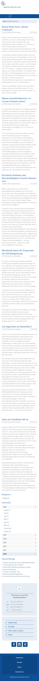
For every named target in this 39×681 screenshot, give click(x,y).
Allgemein (6, 498)
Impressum (12, 622)
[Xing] (25, 644)
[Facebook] (13, 644)
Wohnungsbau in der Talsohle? (13, 565)
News (10, 635)
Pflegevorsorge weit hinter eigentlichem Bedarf (18, 563)
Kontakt (11, 626)
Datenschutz (19, 672)
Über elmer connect (15, 631)
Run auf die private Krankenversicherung (16, 576)
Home (4, 21)
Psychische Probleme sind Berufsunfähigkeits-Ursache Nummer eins (19, 178)
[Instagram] (19, 644)
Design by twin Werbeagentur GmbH (19, 678)
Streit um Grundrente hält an (15, 419)
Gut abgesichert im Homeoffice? (17, 326)
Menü (35, 16)
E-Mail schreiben (16, 610)
